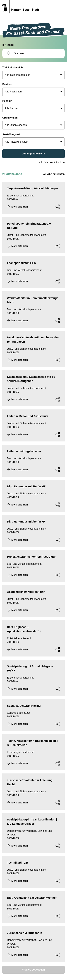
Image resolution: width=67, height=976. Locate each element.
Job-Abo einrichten (53, 174)
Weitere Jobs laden (33, 969)
